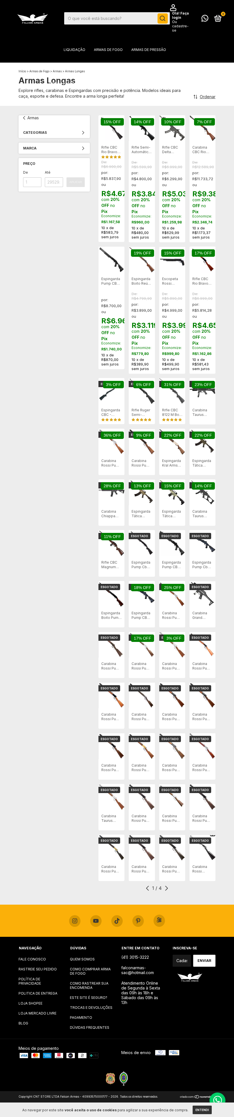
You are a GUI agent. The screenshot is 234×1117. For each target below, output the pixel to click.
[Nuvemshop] (197, 1097)
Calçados (129, 101)
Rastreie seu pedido (38, 969)
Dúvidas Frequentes (89, 1027)
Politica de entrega (38, 993)
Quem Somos (82, 959)
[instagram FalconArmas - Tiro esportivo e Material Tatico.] (74, 921)
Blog (23, 1023)
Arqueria (170, 67)
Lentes (76, 101)
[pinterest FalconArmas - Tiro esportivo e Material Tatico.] (138, 921)
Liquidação (74, 50)
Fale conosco (32, 959)
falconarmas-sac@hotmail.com (137, 970)
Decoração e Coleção (109, 84)
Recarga (156, 101)
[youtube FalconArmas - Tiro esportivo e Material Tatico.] (96, 921)
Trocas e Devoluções (91, 1007)
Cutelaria (101, 101)
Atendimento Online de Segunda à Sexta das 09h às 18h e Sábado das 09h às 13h (140, 993)
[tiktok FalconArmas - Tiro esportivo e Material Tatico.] (117, 921)
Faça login (180, 15)
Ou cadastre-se (180, 26)
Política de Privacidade (30, 981)
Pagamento (81, 1017)
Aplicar (75, 182)
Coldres (145, 67)
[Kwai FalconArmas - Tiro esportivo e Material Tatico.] (159, 921)
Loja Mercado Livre (38, 1013)
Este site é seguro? (88, 997)
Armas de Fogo (108, 50)
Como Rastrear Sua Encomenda (89, 985)
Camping (177, 84)
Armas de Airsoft (71, 67)
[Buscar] (163, 18)
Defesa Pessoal (64, 84)
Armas (33, 117)
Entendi (202, 1110)
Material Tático (112, 67)
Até (48, 172)
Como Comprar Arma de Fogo (90, 971)
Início (22, 71)
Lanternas (149, 84)
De (25, 172)
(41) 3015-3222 (135, 957)
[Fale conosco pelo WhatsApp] (205, 19)
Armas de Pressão (148, 50)
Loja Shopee (31, 1003)
